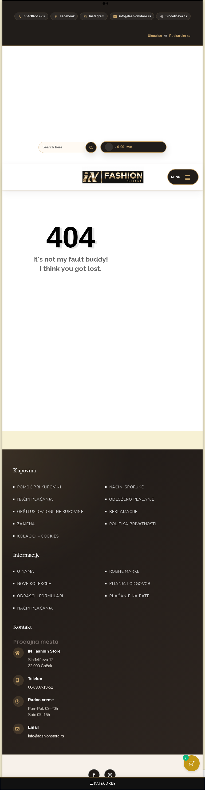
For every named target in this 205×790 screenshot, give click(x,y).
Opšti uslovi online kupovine (50, 511)
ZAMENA (26, 524)
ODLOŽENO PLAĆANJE (131, 499)
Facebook (67, 16)
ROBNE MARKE (124, 571)
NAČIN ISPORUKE (126, 487)
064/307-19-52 (40, 687)
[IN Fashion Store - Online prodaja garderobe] (106, 177)
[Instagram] (106, 3)
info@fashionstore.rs (135, 16)
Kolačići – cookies (38, 536)
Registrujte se (180, 36)
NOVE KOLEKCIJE (34, 583)
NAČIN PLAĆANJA (35, 499)
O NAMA (25, 571)
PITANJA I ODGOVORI (130, 583)
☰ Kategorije (103, 783)
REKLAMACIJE (123, 511)
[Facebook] (103, 3)
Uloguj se (155, 36)
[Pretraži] (91, 147)
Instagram (97, 16)
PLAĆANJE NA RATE (129, 596)
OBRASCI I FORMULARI (40, 596)
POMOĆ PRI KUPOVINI (39, 487)
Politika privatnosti (132, 524)
